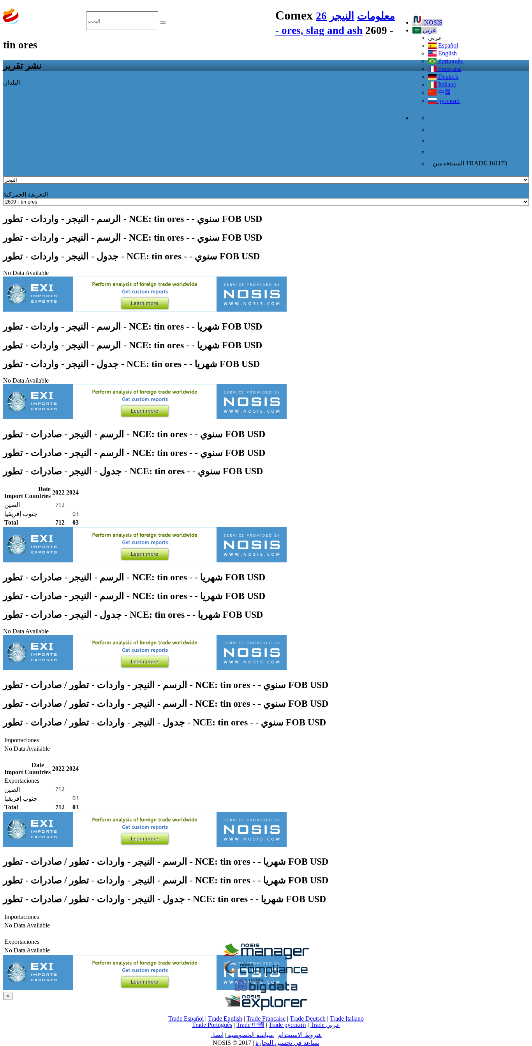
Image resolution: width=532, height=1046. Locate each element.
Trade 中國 (250, 1024)
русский (448, 101)
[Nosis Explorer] (266, 1008)
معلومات (376, 16)
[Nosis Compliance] (266, 974)
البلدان (11, 82)
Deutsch (447, 76)
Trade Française (266, 1018)
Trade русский (287, 1024)
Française (449, 69)
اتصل (217, 1035)
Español (447, 45)
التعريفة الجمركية (25, 194)
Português (450, 61)
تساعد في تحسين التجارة (287, 1042)
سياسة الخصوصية (250, 1035)
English (447, 53)
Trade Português (212, 1024)
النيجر (341, 16)
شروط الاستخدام (300, 1035)
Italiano (446, 84)
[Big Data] (266, 991)
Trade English (225, 1018)
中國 (444, 92)
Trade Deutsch (308, 1018)
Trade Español (186, 1018)
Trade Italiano (347, 1018)
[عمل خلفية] (266, 957)
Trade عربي (325, 1024)
